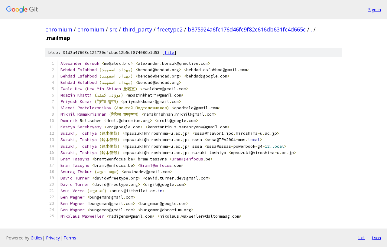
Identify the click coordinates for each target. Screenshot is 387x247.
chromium (58, 29)
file (169, 52)
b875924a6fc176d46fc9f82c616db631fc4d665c (247, 29)
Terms (69, 238)
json (376, 237)
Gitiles (36, 238)
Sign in (374, 9)
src (113, 29)
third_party (137, 29)
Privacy (53, 238)
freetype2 (170, 29)
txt (361, 237)
